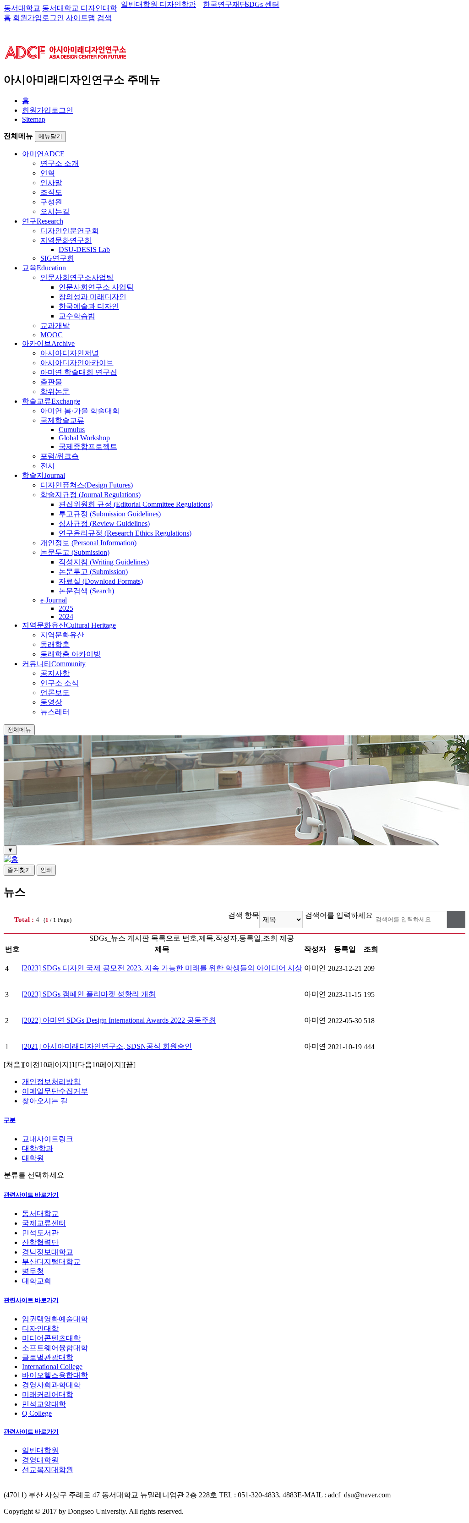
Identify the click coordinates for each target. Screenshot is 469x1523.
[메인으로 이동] (11, 859)
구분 (10, 1120)
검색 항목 (243, 915)
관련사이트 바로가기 (31, 1194)
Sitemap (33, 119)
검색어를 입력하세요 (339, 915)
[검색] (456, 919)
